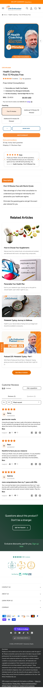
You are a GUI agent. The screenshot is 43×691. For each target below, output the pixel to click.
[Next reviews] (38, 159)
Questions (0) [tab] (31, 396)
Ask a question (32, 388)
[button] (3, 8)
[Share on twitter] (36, 433)
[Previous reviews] (4, 159)
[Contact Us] (35, 8)
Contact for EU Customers (27, 686)
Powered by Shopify (28, 644)
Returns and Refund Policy (29, 683)
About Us (37, 681)
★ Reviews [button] (2, 347)
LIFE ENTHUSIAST (18, 644)
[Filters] (9, 402)
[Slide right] (40, 40)
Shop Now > (28, 2)
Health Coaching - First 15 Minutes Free (19, 14)
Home (5, 14)
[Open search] (4, 402)
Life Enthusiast (6, 67)
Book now (26, 128)
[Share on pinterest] (40, 433)
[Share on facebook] (32, 432)
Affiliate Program (6, 686)
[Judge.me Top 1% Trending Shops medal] (31, 565)
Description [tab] (7, 180)
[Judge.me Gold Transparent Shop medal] (22, 565)
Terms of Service (7, 683)
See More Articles (21, 372)
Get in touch (20, 528)
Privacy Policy (16, 683)
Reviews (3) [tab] (12, 396)
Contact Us (15, 686)
